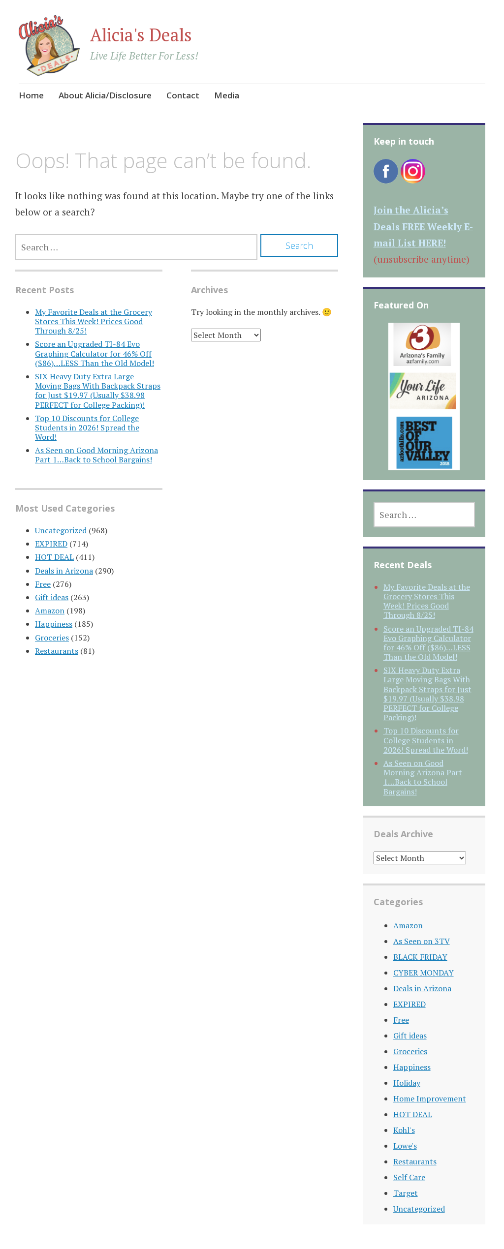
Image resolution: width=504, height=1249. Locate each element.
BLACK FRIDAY (420, 956)
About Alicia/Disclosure (105, 95)
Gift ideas (51, 597)
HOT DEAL (54, 556)
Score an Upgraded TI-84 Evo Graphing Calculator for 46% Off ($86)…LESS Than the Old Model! (94, 353)
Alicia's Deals (141, 34)
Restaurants (56, 650)
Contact (182, 95)
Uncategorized (61, 530)
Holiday (406, 1082)
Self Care (409, 1177)
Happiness (53, 623)
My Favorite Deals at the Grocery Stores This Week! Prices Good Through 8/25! (93, 321)
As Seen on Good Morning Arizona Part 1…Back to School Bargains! (96, 455)
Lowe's (405, 1145)
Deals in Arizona (64, 570)
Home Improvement (429, 1098)
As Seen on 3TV (421, 941)
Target (405, 1193)
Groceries (52, 637)
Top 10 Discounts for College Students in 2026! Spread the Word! (87, 427)
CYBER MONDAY (423, 972)
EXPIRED (51, 543)
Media (226, 95)
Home (31, 95)
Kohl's (404, 1130)
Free (43, 584)
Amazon (49, 610)
